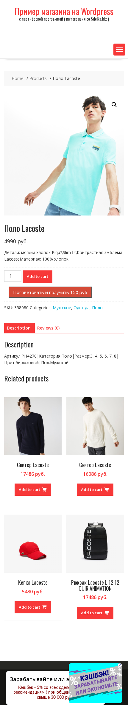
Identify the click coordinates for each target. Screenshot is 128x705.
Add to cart (37, 276)
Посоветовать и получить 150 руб (50, 292)
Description (19, 328)
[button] (119, 50)
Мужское (62, 307)
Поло (97, 307)
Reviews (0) (48, 328)
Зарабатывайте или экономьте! (53, 679)
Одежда (82, 307)
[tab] (19, 328)
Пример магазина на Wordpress (64, 11)
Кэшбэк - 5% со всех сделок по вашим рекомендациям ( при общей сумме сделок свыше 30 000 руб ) (55, 693)
